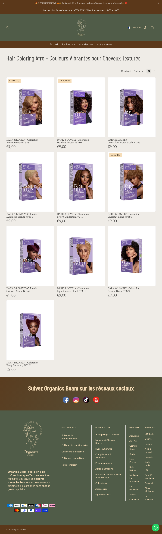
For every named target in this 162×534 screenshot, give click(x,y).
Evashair (149, 483)
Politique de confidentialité (75, 445)
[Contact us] (155, 527)
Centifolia (134, 499)
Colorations (101, 483)
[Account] (145, 27)
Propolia (149, 457)
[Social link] (66, 400)
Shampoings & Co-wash (107, 434)
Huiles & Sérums (103, 449)
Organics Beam (19, 529)
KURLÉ (148, 470)
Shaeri (132, 494)
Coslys (148, 439)
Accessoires (101, 489)
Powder (149, 444)
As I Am (133, 441)
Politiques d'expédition (73, 458)
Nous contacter (69, 465)
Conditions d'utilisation (73, 451)
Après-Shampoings (105, 469)
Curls (132, 454)
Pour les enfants (103, 463)
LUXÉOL (149, 434)
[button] (138, 71)
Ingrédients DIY (103, 494)
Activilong (134, 436)
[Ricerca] (7, 27)
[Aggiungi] (150, 132)
